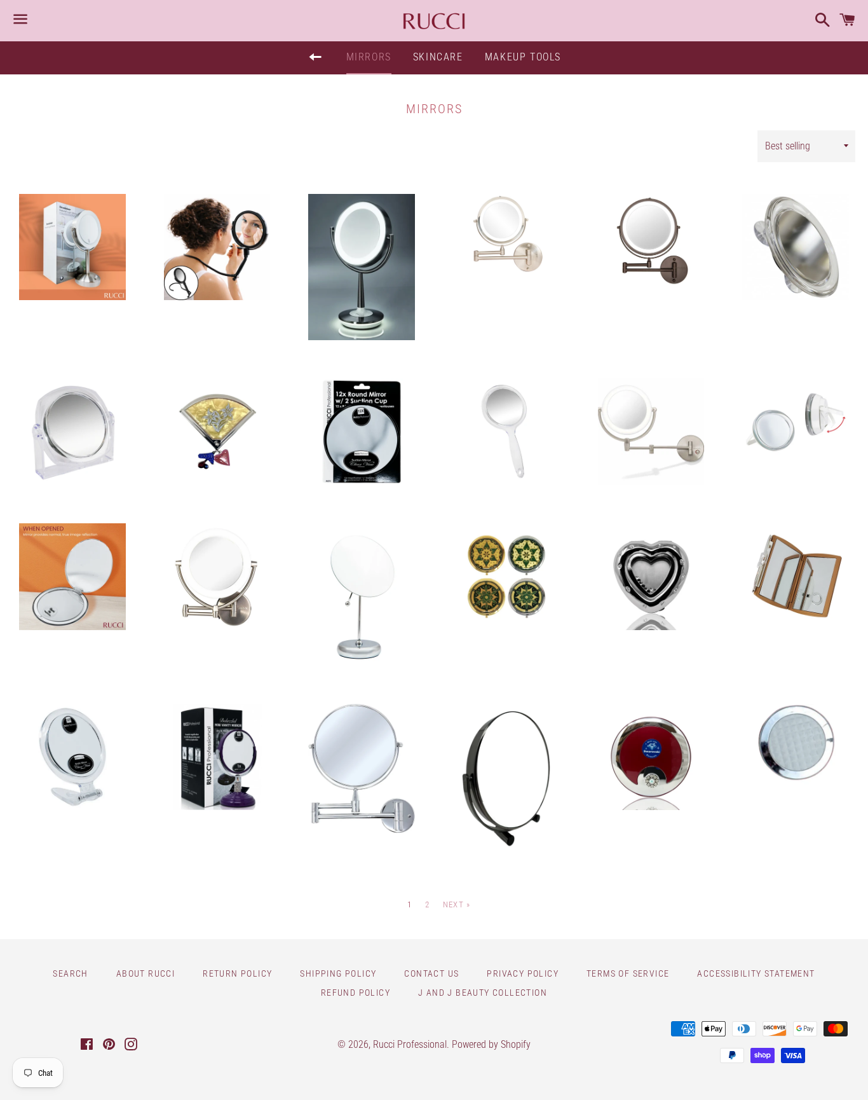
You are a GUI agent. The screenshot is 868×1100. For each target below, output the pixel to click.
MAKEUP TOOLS (523, 57)
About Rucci (145, 973)
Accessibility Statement (756, 973)
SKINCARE (438, 57)
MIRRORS (368, 57)
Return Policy (237, 973)
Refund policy (355, 992)
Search (70, 973)
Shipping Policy (338, 973)
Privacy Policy (523, 973)
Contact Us (431, 973)
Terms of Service (628, 973)
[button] (70, 477)
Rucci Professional (410, 1044)
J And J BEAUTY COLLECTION (482, 992)
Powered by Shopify (491, 1044)
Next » (457, 904)
